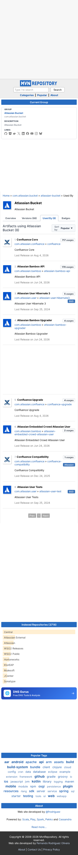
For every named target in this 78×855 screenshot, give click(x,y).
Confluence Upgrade (30, 399)
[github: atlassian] (5, 133)
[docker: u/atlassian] (14, 133)
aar (7, 762)
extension (12, 776)
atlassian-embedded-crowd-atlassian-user (35, 433)
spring (64, 791)
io (71, 776)
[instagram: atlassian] (36, 133)
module (23, 786)
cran (21, 771)
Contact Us (34, 849)
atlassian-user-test (50, 491)
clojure (57, 767)
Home (6, 195)
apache (32, 762)
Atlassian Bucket (13, 113)
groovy (63, 776)
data (28, 771)
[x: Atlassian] (18, 133)
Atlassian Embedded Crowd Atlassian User (43, 426)
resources (11, 791)
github (39, 776)
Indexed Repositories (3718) (39, 624)
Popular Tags (39, 755)
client (47, 767)
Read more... (39, 826)
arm (49, 762)
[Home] (39, 85)
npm (33, 786)
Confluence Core (27, 239)
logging (58, 781)
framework (26, 776)
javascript (17, 781)
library (47, 781)
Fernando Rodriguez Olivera (53, 843)
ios (6, 781)
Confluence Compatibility (33, 456)
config (12, 771)
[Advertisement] (39, 39)
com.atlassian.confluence (29, 243)
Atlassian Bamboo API (30, 266)
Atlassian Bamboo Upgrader (34, 320)
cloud (67, 767)
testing (28, 796)
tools (39, 796)
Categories (27, 95)
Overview (10, 218)
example (64, 771)
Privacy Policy (51, 849)
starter (16, 796)
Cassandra (65, 819)
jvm (27, 781)
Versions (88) (29, 218)
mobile (11, 786)
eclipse (53, 771)
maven (69, 781)
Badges (66, 218)
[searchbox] (31, 89)
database (40, 771)
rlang (24, 791)
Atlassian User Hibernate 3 (33, 293)
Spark (40, 819)
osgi (42, 786)
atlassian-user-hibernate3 (54, 297)
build (70, 762)
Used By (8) (49, 218)
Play (32, 819)
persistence (54, 786)
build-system (18, 767)
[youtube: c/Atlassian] (31, 133)
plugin (68, 786)
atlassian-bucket (50, 195)
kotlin (36, 781)
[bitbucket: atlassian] (10, 133)
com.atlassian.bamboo (28, 270)
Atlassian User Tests (29, 486)
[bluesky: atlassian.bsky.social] (40, 133)
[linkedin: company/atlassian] (23, 133)
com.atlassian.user (25, 297)
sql (72, 791)
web (51, 796)
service (53, 791)
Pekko (49, 819)
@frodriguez (53, 811)
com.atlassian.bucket (25, 195)
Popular (42, 95)
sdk (32, 791)
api (41, 762)
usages (67, 240)
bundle (35, 767)
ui (44, 796)
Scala (25, 819)
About (54, 95)
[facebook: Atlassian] (27, 133)
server (41, 791)
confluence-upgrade (59, 404)
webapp (62, 796)
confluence (53, 243)
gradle (51, 776)
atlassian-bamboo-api (57, 270)
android (17, 762)
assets (59, 762)
